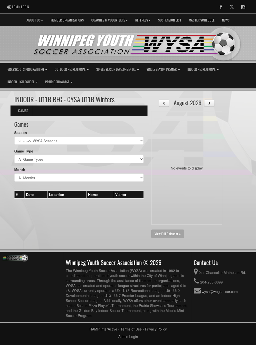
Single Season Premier (162, 69)
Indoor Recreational (202, 69)
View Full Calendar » (167, 233)
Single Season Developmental (116, 69)
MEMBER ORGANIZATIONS (67, 19)
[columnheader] (19, 195)
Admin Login (128, 336)
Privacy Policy (156, 329)
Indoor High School (21, 82)
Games (23, 110)
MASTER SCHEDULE (201, 19)
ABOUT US (33, 19)
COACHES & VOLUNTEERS (108, 19)
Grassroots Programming (26, 69)
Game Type (23, 151)
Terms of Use (131, 329)
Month (19, 169)
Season (20, 132)
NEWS (226, 19)
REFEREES (141, 19)
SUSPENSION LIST (169, 19)
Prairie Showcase (57, 82)
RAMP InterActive (103, 329)
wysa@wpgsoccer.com (220, 291)
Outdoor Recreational (70, 69)
